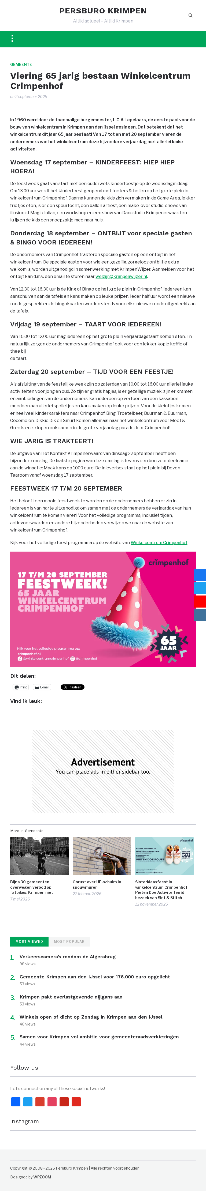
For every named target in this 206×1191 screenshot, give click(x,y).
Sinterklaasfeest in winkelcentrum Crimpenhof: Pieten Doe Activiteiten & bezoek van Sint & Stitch (162, 890)
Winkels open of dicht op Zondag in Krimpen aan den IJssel (91, 1017)
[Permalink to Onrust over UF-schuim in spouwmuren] (102, 856)
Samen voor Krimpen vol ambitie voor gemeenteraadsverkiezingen (99, 1036)
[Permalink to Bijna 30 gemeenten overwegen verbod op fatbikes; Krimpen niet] (39, 856)
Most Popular (69, 942)
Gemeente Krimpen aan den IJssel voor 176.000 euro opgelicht (95, 976)
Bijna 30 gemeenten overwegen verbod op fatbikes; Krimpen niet (31, 887)
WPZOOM (42, 1177)
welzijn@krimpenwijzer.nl (121, 276)
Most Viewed (29, 942)
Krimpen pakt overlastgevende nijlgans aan (71, 997)
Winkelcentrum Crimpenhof (159, 542)
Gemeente (21, 64)
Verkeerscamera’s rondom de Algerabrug (68, 956)
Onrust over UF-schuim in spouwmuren (97, 885)
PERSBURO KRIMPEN (103, 11)
